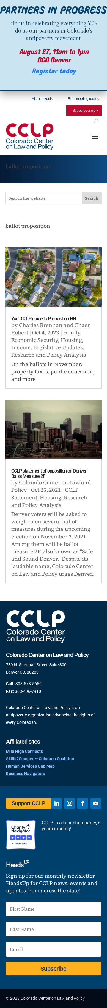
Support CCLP (28, 803)
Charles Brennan (40, 325)
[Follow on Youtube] (95, 803)
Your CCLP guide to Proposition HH (43, 318)
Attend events (42, 99)
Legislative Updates (58, 347)
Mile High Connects (24, 751)
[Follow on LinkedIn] (56, 803)
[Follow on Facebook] (82, 803)
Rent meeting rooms (83, 99)
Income (21, 347)
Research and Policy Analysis (48, 354)
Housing (71, 340)
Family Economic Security (46, 336)
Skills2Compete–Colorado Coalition (40, 758)
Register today (54, 71)
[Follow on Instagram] (69, 803)
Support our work (85, 111)
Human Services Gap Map (30, 766)
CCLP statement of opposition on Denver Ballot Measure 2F (48, 473)
